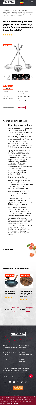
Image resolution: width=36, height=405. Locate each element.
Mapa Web (22, 361)
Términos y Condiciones (22, 358)
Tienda (5, 357)
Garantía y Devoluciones (23, 351)
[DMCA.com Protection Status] (18, 386)
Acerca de (6, 345)
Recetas (5, 350)
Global (5, 359)
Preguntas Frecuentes (9, 352)
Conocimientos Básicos (10, 347)
